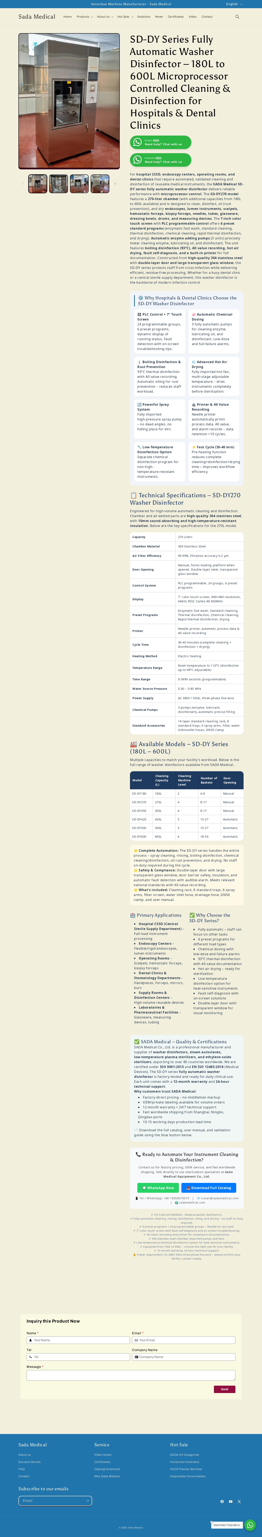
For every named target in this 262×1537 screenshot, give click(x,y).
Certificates (102, 1461)
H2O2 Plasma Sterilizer (186, 1469)
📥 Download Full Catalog (208, 1187)
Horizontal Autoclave (184, 1461)
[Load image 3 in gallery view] (79, 183)
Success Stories (29, 1461)
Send (224, 1389)
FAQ (21, 1469)
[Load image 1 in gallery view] (37, 183)
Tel (29, 1350)
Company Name (144, 1350)
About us (24, 1454)
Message (35, 1367)
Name (33, 1333)
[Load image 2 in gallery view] (58, 183)
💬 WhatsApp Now (158, 1187)
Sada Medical (135, 1527)
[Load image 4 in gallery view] (100, 183)
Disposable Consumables (188, 1476)
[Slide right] (115, 183)
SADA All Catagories (184, 1454)
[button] (84, 16)
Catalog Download (107, 1469)
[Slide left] (22, 183)
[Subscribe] (87, 1501)
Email (138, 1333)
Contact (23, 1476)
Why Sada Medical (107, 1476)
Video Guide (103, 1454)
